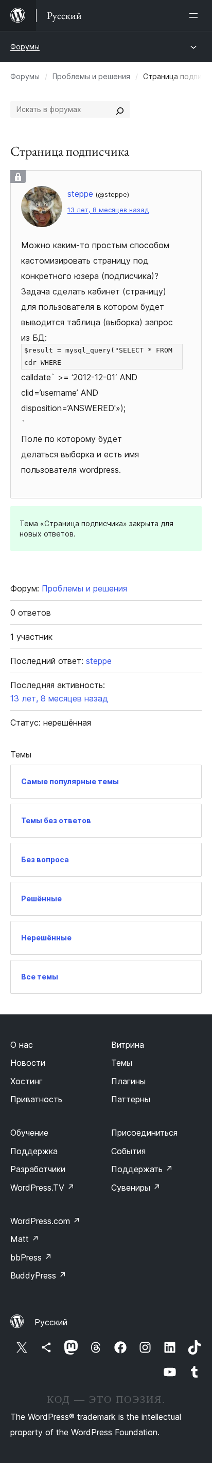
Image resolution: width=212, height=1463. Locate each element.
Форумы (25, 46)
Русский (50, 1322)
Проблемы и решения (91, 76)
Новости (27, 1063)
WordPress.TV (42, 1187)
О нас (21, 1045)
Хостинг (26, 1081)
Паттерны (130, 1099)
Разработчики (37, 1169)
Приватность (36, 1099)
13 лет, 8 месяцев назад (108, 210)
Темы (121, 1063)
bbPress (31, 1257)
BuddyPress (38, 1275)
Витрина (127, 1045)
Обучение (29, 1132)
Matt (24, 1239)
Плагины (128, 1081)
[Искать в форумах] (120, 109)
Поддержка (34, 1151)
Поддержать (142, 1169)
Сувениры (136, 1187)
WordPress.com (45, 1221)
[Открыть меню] (195, 15)
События (128, 1151)
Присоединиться (144, 1132)
